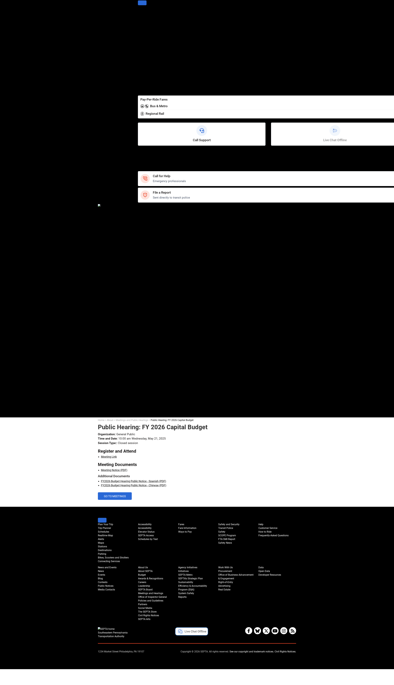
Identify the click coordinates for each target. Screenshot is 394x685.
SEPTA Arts (145, 336)
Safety (142, 169)
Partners (143, 319)
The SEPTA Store (148, 328)
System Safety (147, 369)
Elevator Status (146, 531)
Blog (140, 245)
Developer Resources (151, 415)
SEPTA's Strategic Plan (151, 353)
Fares (141, 78)
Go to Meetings (118, 497)
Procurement (146, 382)
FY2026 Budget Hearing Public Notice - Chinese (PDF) (133, 485)
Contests (143, 270)
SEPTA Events (146, 261)
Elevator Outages (148, 65)
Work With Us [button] (225, 567)
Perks (141, 90)
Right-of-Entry (146, 394)
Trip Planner (145, 15)
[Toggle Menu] (142, 2)
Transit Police (146, 211)
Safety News (146, 228)
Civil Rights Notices (149, 332)
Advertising (145, 398)
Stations (143, 36)
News (141, 236)
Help (141, 152)
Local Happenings (149, 265)
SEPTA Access (147, 69)
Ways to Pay (145, 86)
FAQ (140, 165)
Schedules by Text (149, 73)
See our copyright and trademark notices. (251, 651)
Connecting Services (150, 53)
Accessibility (145, 61)
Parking (142, 44)
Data (141, 407)
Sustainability (146, 357)
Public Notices (146, 249)
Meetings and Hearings (152, 307)
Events (101, 574)
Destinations (145, 40)
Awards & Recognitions (152, 290)
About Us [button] (143, 567)
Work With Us (146, 378)
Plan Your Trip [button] (105, 524)
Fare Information (148, 82)
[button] (191, 632)
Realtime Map (146, 24)
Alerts (141, 28)
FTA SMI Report (147, 224)
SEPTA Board (146, 303)
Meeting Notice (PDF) (114, 470)
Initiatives (144, 344)
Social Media (146, 324)
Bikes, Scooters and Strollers (155, 48)
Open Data (144, 411)
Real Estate (145, 402)
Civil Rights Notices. (285, 651)
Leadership (145, 299)
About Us (143, 278)
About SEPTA (146, 282)
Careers (143, 295)
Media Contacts (147, 253)
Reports (142, 373)
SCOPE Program (148, 220)
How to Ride (145, 160)
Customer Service (149, 156)
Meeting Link (109, 456)
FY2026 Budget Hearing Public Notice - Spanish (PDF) (133, 481)
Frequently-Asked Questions (273, 535)
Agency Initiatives (149, 340)
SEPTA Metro (146, 348)
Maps (141, 32)
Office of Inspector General (154, 311)
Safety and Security (150, 207)
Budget (142, 286)
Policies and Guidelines (152, 315)
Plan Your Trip (146, 11)
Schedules (144, 19)
